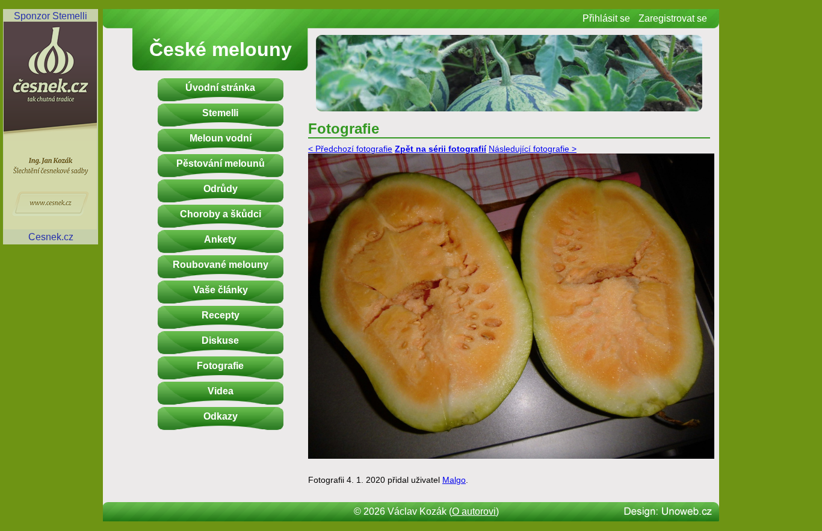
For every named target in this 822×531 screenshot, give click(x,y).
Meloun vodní (221, 138)
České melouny (220, 49)
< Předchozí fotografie (350, 149)
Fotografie (220, 366)
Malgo (454, 480)
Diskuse (220, 340)
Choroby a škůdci (220, 214)
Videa (220, 391)
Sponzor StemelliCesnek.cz (50, 126)
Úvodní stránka (220, 87)
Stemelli (220, 113)
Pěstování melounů (220, 163)
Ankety (220, 239)
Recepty (220, 315)
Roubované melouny (220, 264)
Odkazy (220, 416)
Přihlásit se (606, 18)
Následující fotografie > (532, 149)
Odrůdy (220, 189)
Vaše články (220, 290)
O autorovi (474, 511)
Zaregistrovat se (672, 18)
